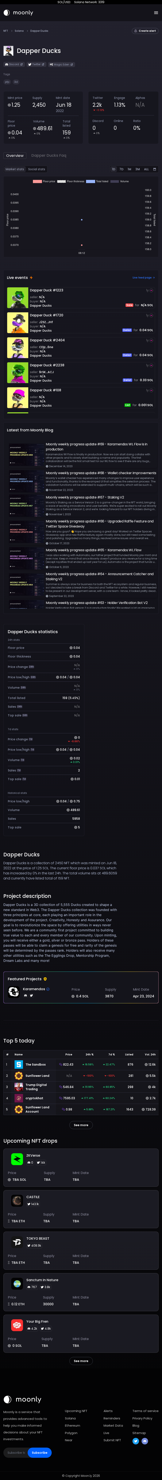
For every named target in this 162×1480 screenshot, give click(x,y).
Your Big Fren (37, 1321)
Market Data (113, 1425)
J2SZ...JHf (46, 322)
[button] (39, 51)
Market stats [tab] (15, 169)
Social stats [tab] (36, 169)
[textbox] (61, 932)
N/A (42, 297)
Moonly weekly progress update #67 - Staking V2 (85, 497)
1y (147, 290)
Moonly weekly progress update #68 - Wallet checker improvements (101, 473)
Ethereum (72, 1425)
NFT (5, 31)
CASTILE (33, 1197)
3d (16, 82)
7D (121, 169)
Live (106, 1433)
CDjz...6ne (46, 347)
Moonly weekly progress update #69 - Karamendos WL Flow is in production (96, 447)
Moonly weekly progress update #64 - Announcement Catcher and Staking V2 (100, 576)
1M (129, 169)
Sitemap (139, 1433)
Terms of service (145, 1411)
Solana (19, 31)
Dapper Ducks (41, 305)
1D (113, 169)
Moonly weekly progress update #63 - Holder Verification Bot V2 (96, 602)
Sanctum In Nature (42, 1280)
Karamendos (34, 989)
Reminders (112, 1418)
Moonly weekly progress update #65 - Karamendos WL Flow (93, 550)
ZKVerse (33, 1155)
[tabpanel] (81, 216)
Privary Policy (142, 1418)
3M (137, 169)
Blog (135, 1425)
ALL (146, 169)
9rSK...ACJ (46, 372)
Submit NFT (112, 1440)
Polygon (71, 1433)
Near (68, 1440)
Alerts (108, 1411)
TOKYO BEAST (37, 1238)
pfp (7, 82)
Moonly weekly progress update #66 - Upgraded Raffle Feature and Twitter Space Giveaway (100, 524)
